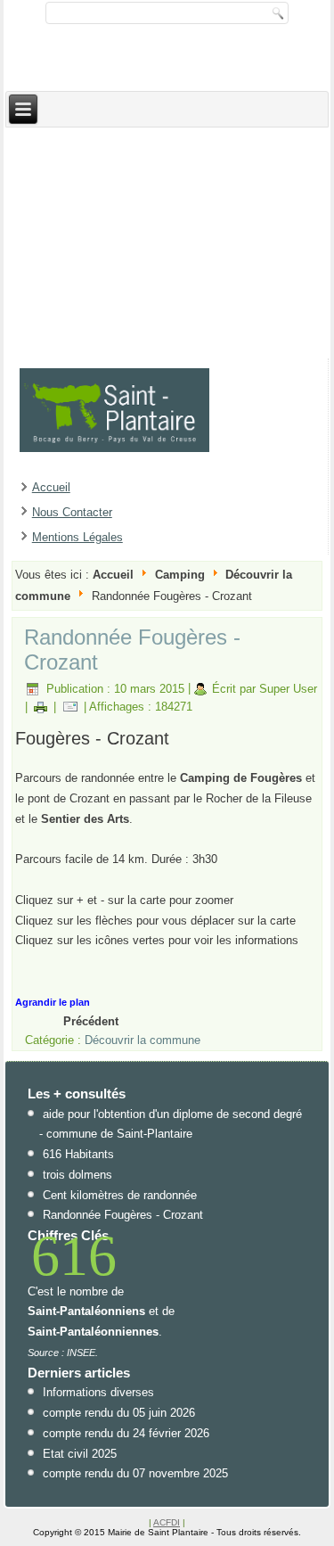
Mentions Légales (77, 537)
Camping (180, 574)
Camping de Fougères (242, 778)
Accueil (51, 487)
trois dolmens (77, 1174)
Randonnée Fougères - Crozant (123, 1214)
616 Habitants (78, 1154)
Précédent (90, 1021)
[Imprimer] (41, 706)
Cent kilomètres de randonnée (120, 1195)
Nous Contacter (72, 512)
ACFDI (166, 1522)
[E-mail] (70, 706)
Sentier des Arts (85, 819)
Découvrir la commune (142, 1040)
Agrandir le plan (52, 1002)
